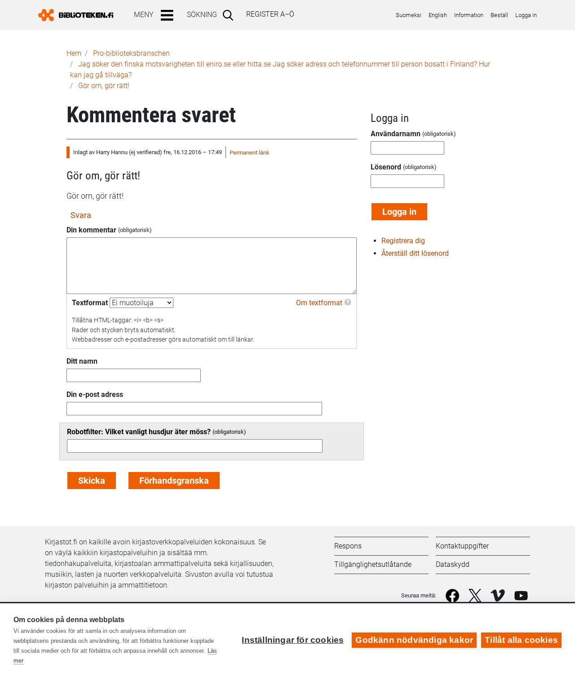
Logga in (526, 15)
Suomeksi (408, 15)
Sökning (202, 14)
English (438, 15)
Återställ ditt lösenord (415, 253)
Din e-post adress (94, 394)
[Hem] (79, 15)
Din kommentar (91, 230)
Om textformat (319, 302)
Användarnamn (395, 133)
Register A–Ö (270, 14)
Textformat (90, 302)
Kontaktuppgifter (462, 546)
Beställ (499, 15)
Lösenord (386, 167)
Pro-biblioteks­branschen (131, 53)
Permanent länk (250, 152)
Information (468, 15)
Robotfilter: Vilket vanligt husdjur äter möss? (139, 432)
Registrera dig (403, 240)
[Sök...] (230, 15)
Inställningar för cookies (293, 640)
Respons (348, 546)
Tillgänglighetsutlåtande (372, 564)
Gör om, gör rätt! (103, 85)
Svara (81, 215)
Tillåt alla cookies (521, 640)
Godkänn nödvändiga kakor (414, 640)
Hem (73, 53)
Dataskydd (452, 564)
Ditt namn (81, 361)
